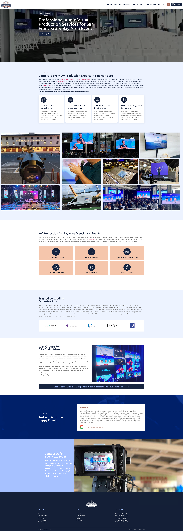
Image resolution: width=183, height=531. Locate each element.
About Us (78, 513)
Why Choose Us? (80, 515)
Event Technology (150, 4)
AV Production (112, 4)
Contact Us (79, 520)
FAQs (77, 517)
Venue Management (43, 521)
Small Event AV (137, 4)
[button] (42, 326)
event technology (84, 79)
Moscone (92, 239)
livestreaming (47, 85)
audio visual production (69, 79)
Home (39, 513)
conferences (61, 81)
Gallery (78, 518)
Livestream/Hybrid (124, 4)
